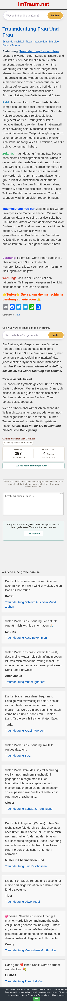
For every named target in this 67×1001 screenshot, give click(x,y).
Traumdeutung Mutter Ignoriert (25, 682)
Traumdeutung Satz (18, 755)
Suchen (55, 15)
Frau (17, 314)
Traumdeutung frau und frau (39, 51)
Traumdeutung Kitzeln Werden (25, 730)
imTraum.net (33, 4)
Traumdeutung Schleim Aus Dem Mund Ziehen (30, 604)
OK (36, 999)
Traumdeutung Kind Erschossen (26, 866)
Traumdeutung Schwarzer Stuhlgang (29, 808)
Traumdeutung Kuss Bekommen (26, 637)
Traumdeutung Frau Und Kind (24, 981)
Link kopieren (33, 533)
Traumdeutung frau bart (18, 208)
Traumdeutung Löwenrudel (22, 901)
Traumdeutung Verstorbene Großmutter (30, 950)
